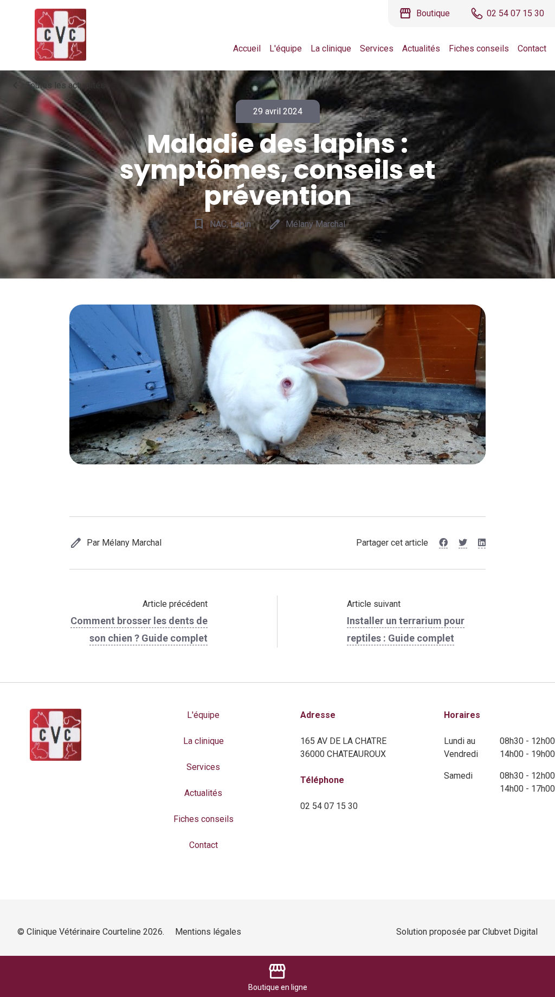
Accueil (247, 48)
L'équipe (285, 48)
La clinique (331, 48)
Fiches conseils (479, 48)
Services (376, 48)
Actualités (421, 48)
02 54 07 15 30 (329, 806)
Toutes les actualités (57, 85)
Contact (532, 48)
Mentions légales (208, 932)
